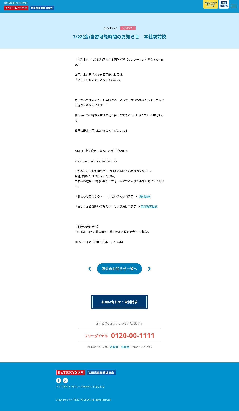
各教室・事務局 (119, 347)
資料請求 (144, 196)
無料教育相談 (149, 206)
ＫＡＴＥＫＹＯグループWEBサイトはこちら (80, 386)
